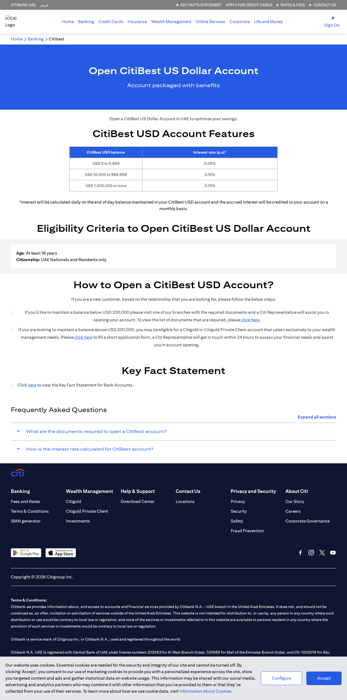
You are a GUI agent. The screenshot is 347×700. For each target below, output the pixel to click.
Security (239, 511)
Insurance (137, 21)
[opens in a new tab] (26, 552)
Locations (185, 501)
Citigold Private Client (87, 511)
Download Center (138, 501)
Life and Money (268, 21)
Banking (86, 21)
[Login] (333, 18)
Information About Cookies (205, 691)
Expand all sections (317, 417)
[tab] (86, 21)
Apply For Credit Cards (249, 5)
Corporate (240, 21)
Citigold (73, 501)
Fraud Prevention (247, 530)
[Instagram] (311, 552)
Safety (237, 521)
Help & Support (138, 491)
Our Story (294, 501)
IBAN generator (26, 521)
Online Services (210, 21)
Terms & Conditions (30, 511)
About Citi (296, 491)
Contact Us (324, 5)
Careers (293, 511)
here (32, 385)
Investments (78, 521)
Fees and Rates (25, 501)
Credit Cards (110, 21)
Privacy (238, 501)
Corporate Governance (307, 521)
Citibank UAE (23, 5)
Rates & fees (293, 5)
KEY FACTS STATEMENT (201, 5)
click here (250, 319)
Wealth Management (171, 21)
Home (68, 21)
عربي (44, 5)
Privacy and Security (253, 491)
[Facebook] (300, 552)
